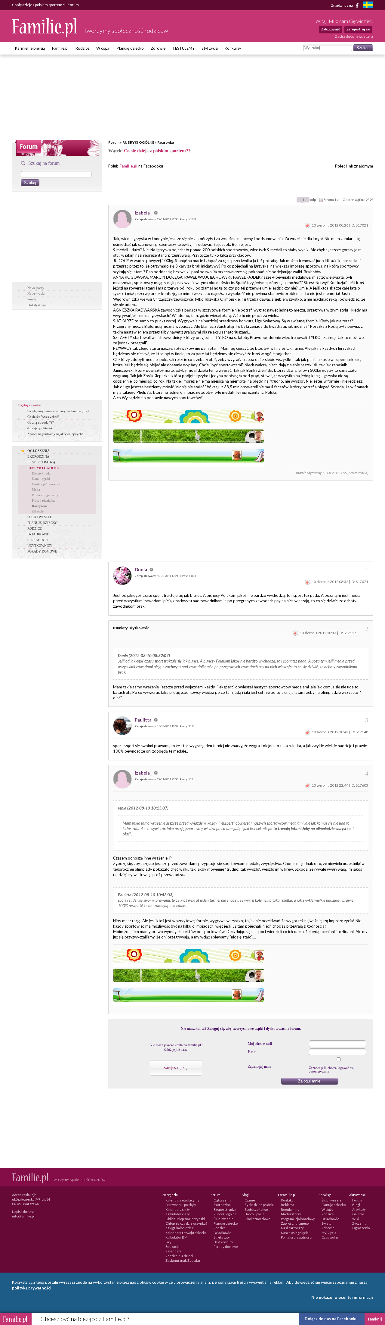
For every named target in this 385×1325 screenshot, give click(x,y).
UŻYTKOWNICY (39, 545)
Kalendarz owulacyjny (182, 1200)
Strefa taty (222, 1237)
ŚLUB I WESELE (39, 517)
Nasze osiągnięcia (295, 1233)
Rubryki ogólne (225, 1214)
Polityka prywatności (296, 1237)
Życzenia (359, 1223)
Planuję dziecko (130, 48)
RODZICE (34, 528)
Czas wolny (330, 1237)
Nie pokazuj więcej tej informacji (342, 1297)
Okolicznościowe (257, 1219)
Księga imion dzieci (180, 1228)
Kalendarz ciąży (177, 1209)
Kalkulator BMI (176, 1237)
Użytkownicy (223, 1242)
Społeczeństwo (256, 1209)
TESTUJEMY (183, 48)
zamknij (375, 1319)
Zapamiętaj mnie (259, 1066)
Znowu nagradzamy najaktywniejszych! (55, 434)
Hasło (252, 1052)
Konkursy (233, 48)
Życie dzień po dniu (259, 1205)
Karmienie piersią (30, 48)
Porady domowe (226, 1246)
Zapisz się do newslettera (354, 36)
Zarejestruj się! (176, 1067)
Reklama (287, 1205)
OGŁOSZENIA (38, 451)
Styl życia (210, 48)
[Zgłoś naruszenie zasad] (307, 225)
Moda (36, 489)
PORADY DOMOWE (42, 551)
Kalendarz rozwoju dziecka (186, 1233)
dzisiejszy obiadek (40, 428)
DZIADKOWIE (38, 534)
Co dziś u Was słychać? (43, 416)
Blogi (356, 1205)
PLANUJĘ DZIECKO (42, 523)
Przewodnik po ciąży (180, 1205)
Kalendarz (173, 1251)
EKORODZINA (38, 456)
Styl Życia (329, 1233)
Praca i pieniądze (43, 500)
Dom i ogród (41, 479)
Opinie (250, 1200)
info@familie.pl (23, 1216)
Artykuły (359, 1209)
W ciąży (103, 48)
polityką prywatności (31, 1288)
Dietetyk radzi (41, 473)
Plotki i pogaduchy (45, 495)
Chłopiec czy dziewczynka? (186, 1223)
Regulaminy (290, 1209)
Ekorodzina (222, 1205)
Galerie (358, 1214)
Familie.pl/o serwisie (46, 484)
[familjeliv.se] (368, 6)
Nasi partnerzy (292, 1228)
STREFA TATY (37, 540)
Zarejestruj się (358, 29)
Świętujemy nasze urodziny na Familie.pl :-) (58, 411)
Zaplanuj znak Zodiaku (182, 1260)
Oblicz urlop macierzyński (185, 1219)
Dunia (141, 569)
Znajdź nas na (342, 5)
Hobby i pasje (255, 1214)
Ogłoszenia (222, 1200)
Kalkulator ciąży (177, 1214)
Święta (326, 1223)
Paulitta (143, 719)
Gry (168, 1242)
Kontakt (287, 1200)
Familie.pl (60, 48)
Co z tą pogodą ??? (40, 422)
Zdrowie (158, 48)
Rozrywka (165, 142)
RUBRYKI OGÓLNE (138, 142)
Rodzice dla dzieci (179, 1256)
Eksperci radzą (225, 1209)
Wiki (355, 1219)
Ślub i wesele (224, 1219)
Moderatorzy (291, 1214)
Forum (113, 142)
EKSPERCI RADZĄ (41, 462)
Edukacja (172, 1246)
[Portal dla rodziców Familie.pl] (45, 35)
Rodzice (82, 48)
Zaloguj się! (330, 29)
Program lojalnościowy (298, 1219)
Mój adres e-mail (260, 1044)
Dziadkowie (222, 1233)
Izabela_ (143, 212)
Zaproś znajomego (295, 1223)
